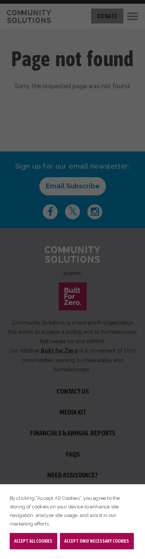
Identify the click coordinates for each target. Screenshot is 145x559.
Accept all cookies (33, 541)
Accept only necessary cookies (96, 541)
